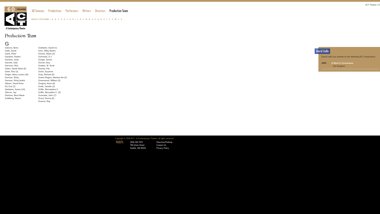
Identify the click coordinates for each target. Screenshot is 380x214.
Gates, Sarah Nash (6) (15, 68)
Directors (100, 11)
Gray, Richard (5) (46, 74)
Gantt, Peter (10, 53)
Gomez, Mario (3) (46, 53)
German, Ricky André (15, 80)
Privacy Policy (162, 148)
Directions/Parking (164, 142)
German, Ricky (12, 77)
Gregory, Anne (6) (46, 83)
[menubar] (80, 11)
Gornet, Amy (44, 62)
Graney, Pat (43, 68)
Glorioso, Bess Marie (14, 95)
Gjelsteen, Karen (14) (15, 89)
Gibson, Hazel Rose (14, 83)
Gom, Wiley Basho (47, 50)
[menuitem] (38, 11)
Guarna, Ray (44, 101)
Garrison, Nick (11, 65)
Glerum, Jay (10, 92)
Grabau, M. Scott (46, 65)
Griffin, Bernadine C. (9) (49, 92)
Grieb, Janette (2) (46, 86)
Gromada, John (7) (47, 95)
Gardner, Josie (12, 59)
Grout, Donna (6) (46, 98)
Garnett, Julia (11, 62)
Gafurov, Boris (11, 48)
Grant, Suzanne (45, 71)
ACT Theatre (370, 5)
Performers (72, 11)
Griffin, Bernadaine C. (48, 89)
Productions (54, 11)
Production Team (119, 11)
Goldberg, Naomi (13, 98)
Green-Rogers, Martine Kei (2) (52, 77)
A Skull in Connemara (342, 63)
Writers (87, 11)
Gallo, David (10, 50)
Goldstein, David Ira (47, 48)
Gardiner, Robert (13, 56)
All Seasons (38, 11)
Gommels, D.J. (45, 56)
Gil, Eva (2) (10, 86)
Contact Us (161, 145)
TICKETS (119, 142)
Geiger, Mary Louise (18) (16, 74)
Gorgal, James (45, 59)
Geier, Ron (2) (11, 71)
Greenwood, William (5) (49, 80)
